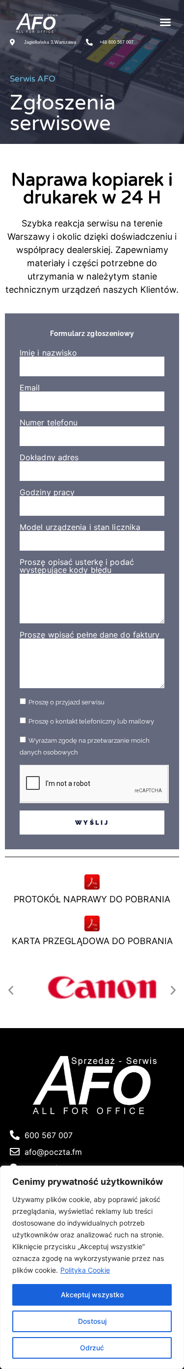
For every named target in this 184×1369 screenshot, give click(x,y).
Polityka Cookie (85, 1270)
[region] (92, 1267)
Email (30, 387)
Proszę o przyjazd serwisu (66, 702)
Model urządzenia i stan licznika (80, 527)
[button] (165, 22)
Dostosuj (92, 1321)
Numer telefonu (49, 422)
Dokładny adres (49, 457)
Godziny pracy (47, 492)
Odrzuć (92, 1347)
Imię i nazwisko (49, 353)
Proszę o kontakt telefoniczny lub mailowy (91, 721)
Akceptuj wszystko (92, 1294)
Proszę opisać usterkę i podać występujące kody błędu (77, 566)
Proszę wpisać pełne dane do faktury (90, 635)
